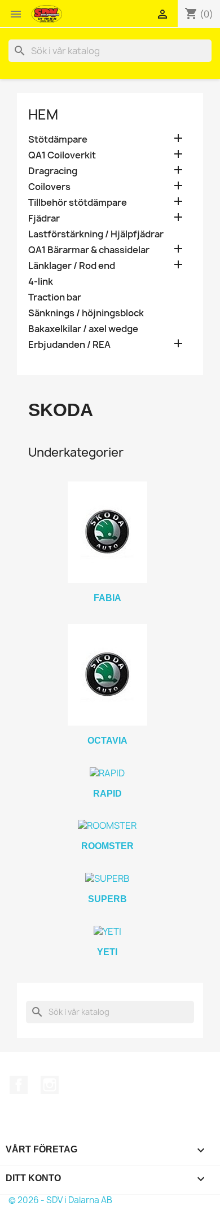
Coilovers (49, 187)
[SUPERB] (107, 878)
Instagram (50, 1085)
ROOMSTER (107, 846)
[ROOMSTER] (107, 825)
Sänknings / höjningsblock (86, 313)
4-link (40, 282)
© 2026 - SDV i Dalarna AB (60, 1200)
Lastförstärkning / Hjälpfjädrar (96, 234)
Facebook (19, 1085)
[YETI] (107, 931)
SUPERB (107, 899)
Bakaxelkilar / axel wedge (83, 329)
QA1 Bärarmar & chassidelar (88, 250)
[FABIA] (107, 532)
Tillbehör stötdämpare (77, 203)
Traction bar (54, 297)
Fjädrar (44, 218)
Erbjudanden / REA (69, 345)
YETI (107, 952)
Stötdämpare (57, 139)
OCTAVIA (107, 740)
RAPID (107, 793)
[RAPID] (107, 773)
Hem (43, 114)
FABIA (107, 598)
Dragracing (52, 171)
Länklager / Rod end (71, 266)
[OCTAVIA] (107, 674)
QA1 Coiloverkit (62, 155)
